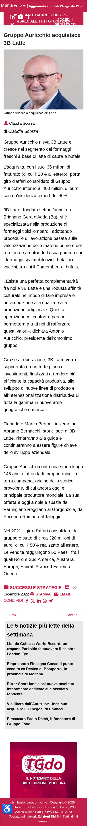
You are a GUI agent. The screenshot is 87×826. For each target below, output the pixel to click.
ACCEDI (64, 19)
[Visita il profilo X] (12, 25)
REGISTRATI (65, 25)
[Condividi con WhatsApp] (44, 600)
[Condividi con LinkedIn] (39, 600)
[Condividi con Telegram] (50, 600)
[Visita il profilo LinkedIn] (12, 17)
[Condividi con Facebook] (27, 600)
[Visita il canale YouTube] (20, 17)
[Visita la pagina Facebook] (28, 17)
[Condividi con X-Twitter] (33, 600)
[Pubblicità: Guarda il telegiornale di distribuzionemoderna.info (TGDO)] (43, 770)
